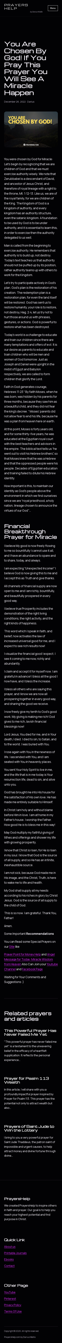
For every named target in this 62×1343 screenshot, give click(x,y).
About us (10, 1247)
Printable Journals (15, 1253)
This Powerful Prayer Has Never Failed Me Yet (30, 1032)
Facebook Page (32, 969)
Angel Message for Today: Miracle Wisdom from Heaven (29, 959)
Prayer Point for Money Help (22, 954)
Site (11, 947)
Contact (9, 1266)
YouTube (10, 1292)
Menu (53, 8)
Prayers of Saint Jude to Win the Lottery (29, 1128)
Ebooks (9, 1259)
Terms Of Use (13, 1311)
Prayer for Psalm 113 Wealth (26, 1080)
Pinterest (10, 1298)
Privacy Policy (12, 1305)
